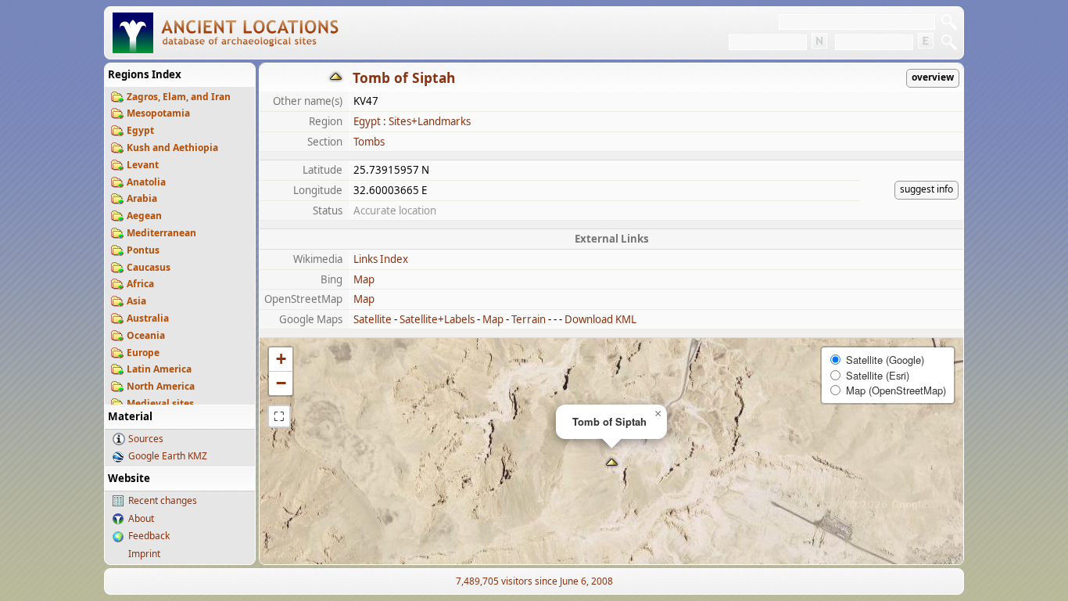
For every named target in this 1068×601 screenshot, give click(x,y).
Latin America (159, 369)
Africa (140, 283)
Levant (143, 164)
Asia (136, 301)
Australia (148, 318)
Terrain (528, 319)
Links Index (380, 259)
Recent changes (162, 500)
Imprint (144, 553)
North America (161, 386)
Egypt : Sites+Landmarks (412, 121)
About (141, 518)
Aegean (144, 215)
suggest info (926, 189)
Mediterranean (161, 232)
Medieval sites (160, 403)
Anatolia (146, 182)
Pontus (143, 250)
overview (933, 77)
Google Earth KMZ (167, 455)
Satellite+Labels (437, 319)
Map (364, 279)
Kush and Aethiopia (172, 147)
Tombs (369, 142)
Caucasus (148, 267)
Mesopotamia (158, 113)
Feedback (149, 535)
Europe (143, 352)
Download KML (600, 319)
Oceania (146, 335)
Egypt (140, 130)
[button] (612, 464)
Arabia (142, 198)
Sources (145, 438)
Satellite (372, 319)
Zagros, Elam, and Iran (179, 96)
